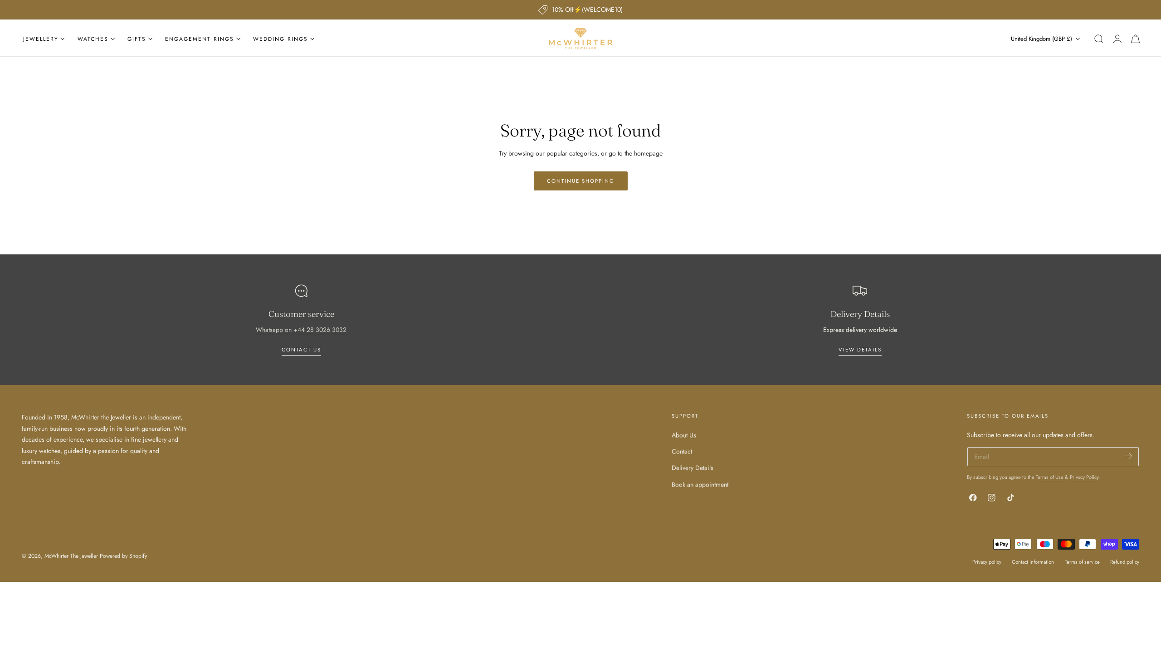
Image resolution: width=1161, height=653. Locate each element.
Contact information (1033, 561)
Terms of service (1082, 561)
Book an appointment (700, 483)
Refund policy (1124, 561)
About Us (684, 434)
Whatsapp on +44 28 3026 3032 (301, 329)
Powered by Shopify (123, 556)
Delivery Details (692, 467)
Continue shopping (581, 181)
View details (860, 349)
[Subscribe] (1128, 456)
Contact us (301, 349)
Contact (682, 451)
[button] (1099, 39)
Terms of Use (1050, 477)
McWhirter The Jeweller (71, 556)
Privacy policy (986, 561)
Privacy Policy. (1085, 477)
